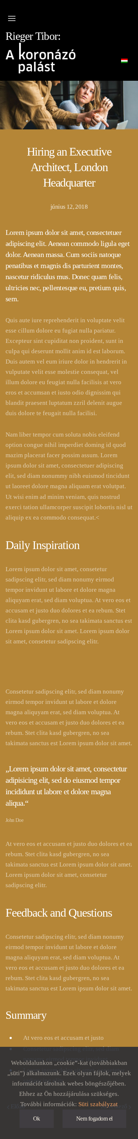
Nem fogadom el (94, 1118)
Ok (36, 1118)
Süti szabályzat (98, 1104)
